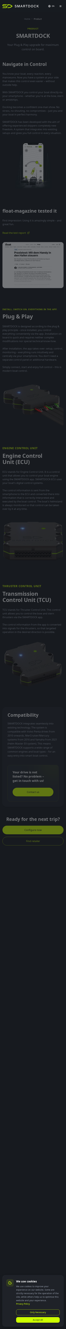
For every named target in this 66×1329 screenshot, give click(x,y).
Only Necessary (38, 1312)
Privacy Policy (23, 1303)
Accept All (38, 1319)
